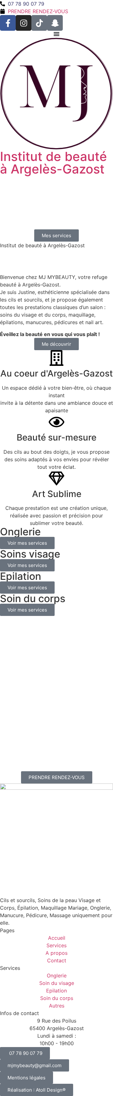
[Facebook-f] (8, 23)
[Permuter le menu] (56, 34)
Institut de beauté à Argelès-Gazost (53, 163)
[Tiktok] (39, 23)
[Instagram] (23, 23)
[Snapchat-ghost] (55, 23)
